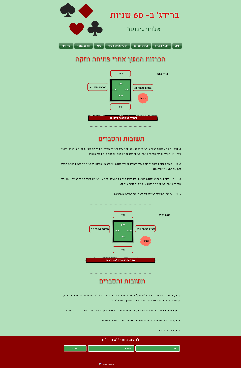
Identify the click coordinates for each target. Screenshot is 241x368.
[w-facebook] (100, 364)
